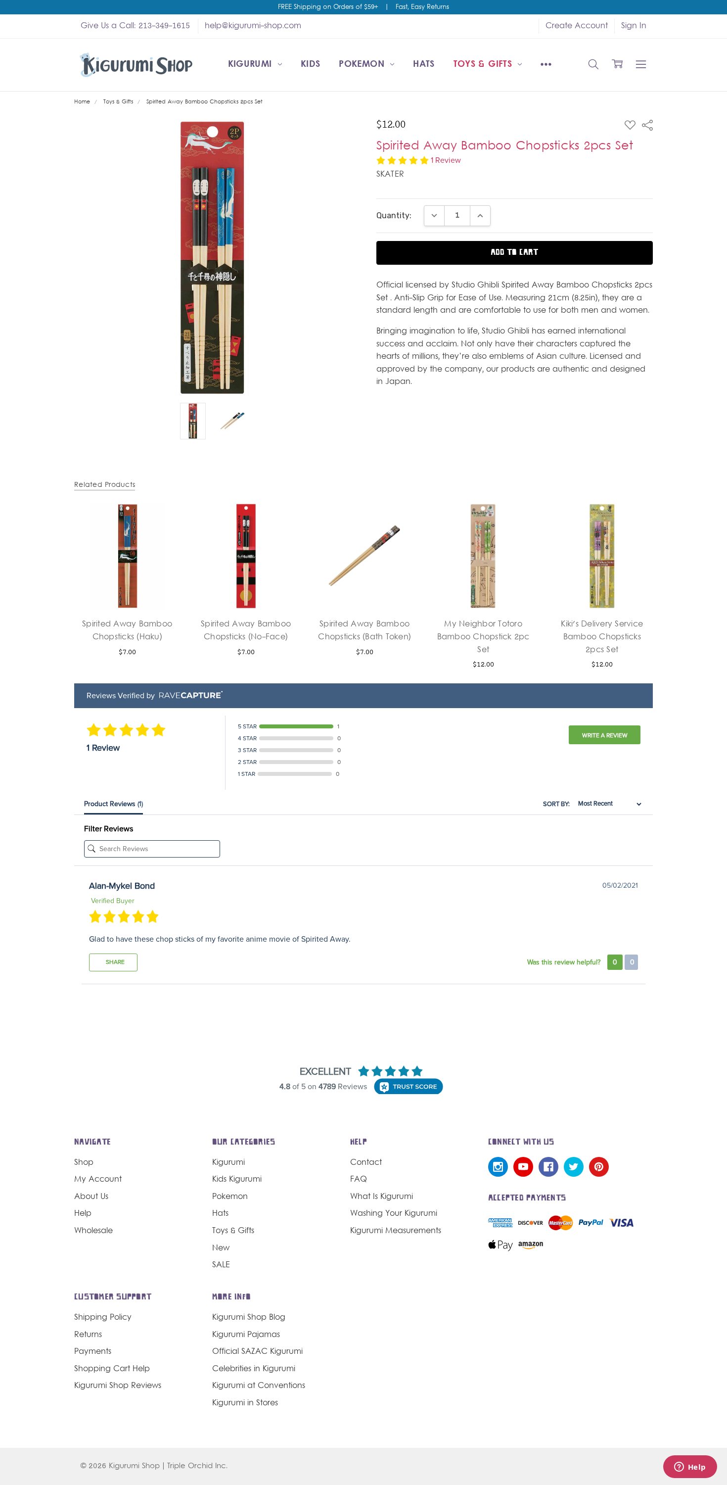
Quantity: (393, 215)
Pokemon (363, 64)
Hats (423, 64)
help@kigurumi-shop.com (253, 26)
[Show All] (546, 65)
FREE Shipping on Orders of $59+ (328, 7)
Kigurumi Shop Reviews (117, 1386)
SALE (221, 1265)
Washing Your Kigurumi (393, 1213)
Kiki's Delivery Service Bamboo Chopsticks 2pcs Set (602, 637)
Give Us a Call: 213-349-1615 (135, 26)
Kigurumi (251, 64)
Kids (310, 64)
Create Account (576, 26)
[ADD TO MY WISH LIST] (161, 538)
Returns (88, 1335)
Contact (366, 1162)
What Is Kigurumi (381, 1197)
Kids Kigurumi (237, 1179)
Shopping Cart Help (112, 1369)
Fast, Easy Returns (422, 7)
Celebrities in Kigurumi (253, 1369)
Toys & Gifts (484, 64)
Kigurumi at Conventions (258, 1386)
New (220, 1248)
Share (114, 961)
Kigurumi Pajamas (246, 1335)
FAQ (358, 1179)
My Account (98, 1179)
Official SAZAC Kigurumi (257, 1351)
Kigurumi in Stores (245, 1403)
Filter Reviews (108, 829)
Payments (92, 1351)
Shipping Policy (103, 1317)
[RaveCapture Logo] (188, 695)
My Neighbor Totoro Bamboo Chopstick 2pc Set (483, 637)
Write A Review (605, 735)
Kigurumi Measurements (395, 1231)
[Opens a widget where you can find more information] (690, 1467)
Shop (83, 1162)
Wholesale (93, 1231)
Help (82, 1213)
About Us (91, 1197)
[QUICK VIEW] (161, 522)
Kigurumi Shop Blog (248, 1317)
